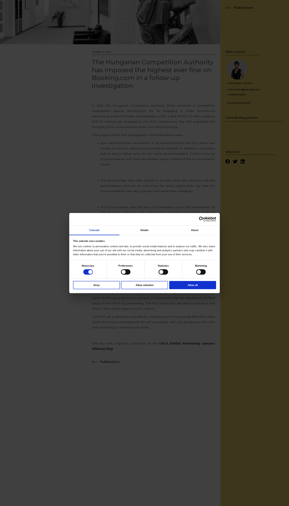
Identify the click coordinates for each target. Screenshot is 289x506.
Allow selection (145, 285)
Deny (96, 285)
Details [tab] (144, 230)
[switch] (125, 272)
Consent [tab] (94, 230)
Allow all (193, 285)
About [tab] (194, 230)
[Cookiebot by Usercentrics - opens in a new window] (201, 219)
